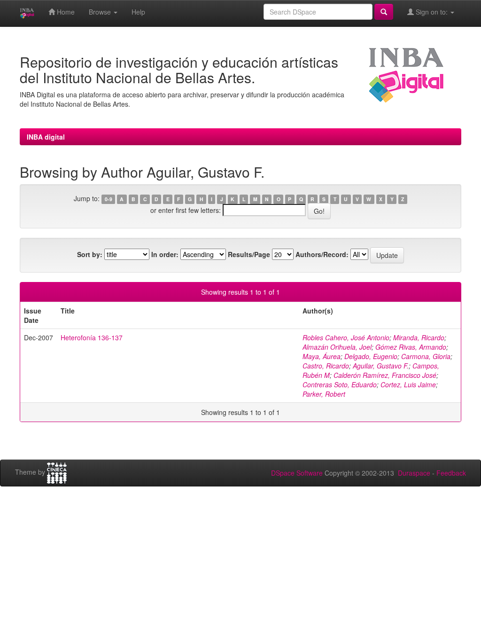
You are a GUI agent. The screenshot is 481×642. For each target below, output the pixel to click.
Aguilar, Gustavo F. (381, 365)
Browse (101, 11)
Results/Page (249, 254)
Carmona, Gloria (425, 356)
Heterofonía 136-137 (92, 337)
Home (65, 11)
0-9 (108, 199)
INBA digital (46, 136)
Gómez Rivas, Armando (410, 347)
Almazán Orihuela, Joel (337, 347)
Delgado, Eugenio (370, 356)
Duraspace (414, 473)
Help (138, 11)
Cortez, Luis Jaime (408, 384)
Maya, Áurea (322, 356)
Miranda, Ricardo (418, 337)
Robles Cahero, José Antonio (346, 337)
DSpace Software (297, 473)
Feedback (451, 473)
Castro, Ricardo (326, 365)
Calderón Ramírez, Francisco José (385, 375)
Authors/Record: (322, 254)
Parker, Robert (324, 394)
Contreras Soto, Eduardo (340, 384)
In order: (164, 254)
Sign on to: (432, 11)
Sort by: (89, 254)
